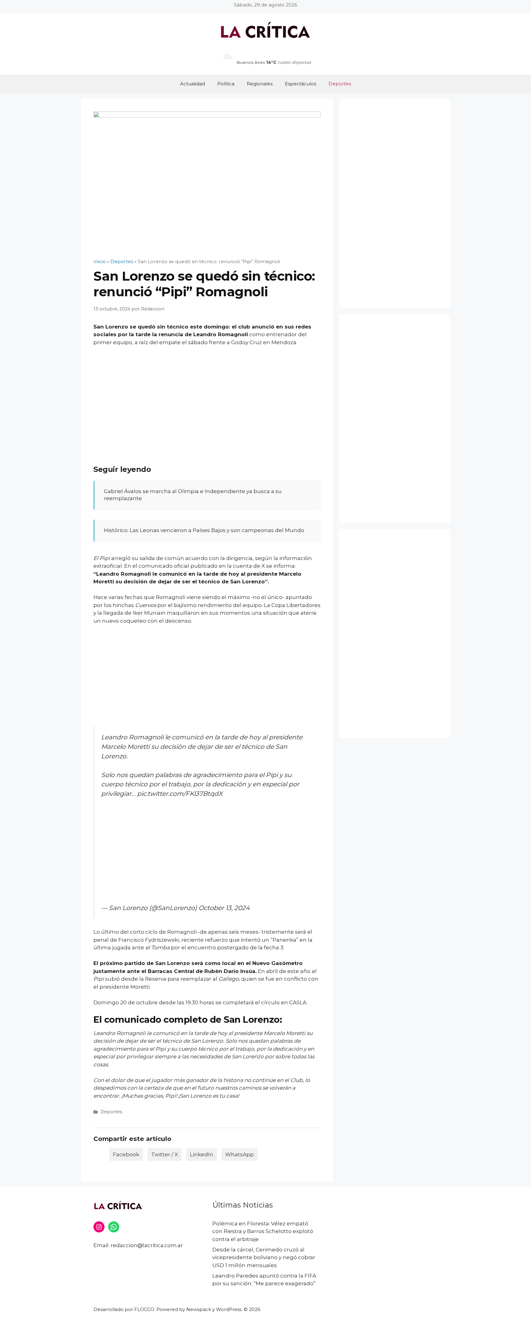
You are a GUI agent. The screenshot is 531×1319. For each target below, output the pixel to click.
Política (225, 84)
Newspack (198, 1309)
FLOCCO (144, 1309)
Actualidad (192, 84)
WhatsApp (239, 1154)
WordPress (229, 1309)
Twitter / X (164, 1154)
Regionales (260, 84)
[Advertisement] (207, 397)
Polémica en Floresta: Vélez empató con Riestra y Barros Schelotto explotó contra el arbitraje (262, 1231)
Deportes (339, 84)
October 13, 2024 (224, 908)
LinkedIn (201, 1154)
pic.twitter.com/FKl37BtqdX (179, 793)
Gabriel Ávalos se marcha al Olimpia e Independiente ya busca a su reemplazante (193, 495)
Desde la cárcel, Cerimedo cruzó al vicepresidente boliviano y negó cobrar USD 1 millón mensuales (263, 1257)
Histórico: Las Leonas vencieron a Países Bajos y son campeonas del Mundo (204, 530)
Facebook (126, 1154)
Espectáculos (300, 84)
